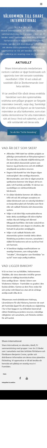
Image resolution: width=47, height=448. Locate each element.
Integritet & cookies (8, 382)
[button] (23, 132)
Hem (4, 374)
